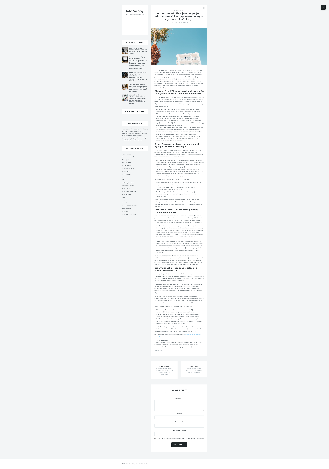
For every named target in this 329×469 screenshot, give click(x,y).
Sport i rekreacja (126, 208)
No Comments (158, 350)
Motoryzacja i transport (129, 191)
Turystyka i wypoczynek (129, 214)
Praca (123, 197)
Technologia (125, 211)
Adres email (179, 422)
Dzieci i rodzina (126, 162)
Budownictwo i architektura (130, 157)
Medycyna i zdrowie (128, 185)
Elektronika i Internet (128, 168)
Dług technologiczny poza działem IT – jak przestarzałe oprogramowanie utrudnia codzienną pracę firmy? (138, 77)
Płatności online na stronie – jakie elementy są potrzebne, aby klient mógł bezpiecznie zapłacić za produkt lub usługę (137, 99)
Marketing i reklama (128, 183)
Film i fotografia (126, 174)
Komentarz (179, 398)
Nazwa (179, 413)
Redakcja (174, 22)
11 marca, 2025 (184, 22)
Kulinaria (124, 180)
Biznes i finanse (126, 154)
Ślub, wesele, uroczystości (129, 205)
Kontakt (135, 25)
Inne (123, 177)
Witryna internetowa (179, 430)
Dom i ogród (125, 159)
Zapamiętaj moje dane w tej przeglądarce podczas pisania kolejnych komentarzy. (180, 438)
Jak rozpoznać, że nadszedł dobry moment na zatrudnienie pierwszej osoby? (138, 50)
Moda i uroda (126, 188)
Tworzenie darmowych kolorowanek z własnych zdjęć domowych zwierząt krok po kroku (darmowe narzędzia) (138, 88)
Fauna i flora (125, 171)
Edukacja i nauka (126, 165)
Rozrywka (125, 203)
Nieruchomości (180, 10)
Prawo (124, 200)
